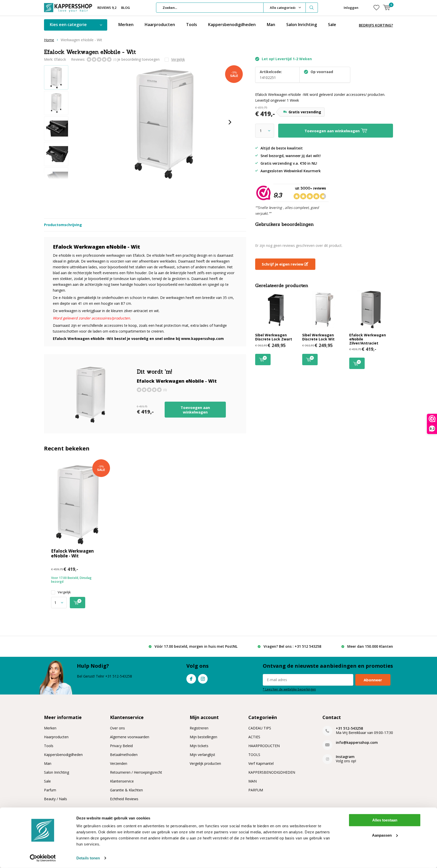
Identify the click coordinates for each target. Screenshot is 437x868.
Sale (332, 24)
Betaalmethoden (124, 754)
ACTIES (254, 736)
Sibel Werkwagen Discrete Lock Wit (318, 337)
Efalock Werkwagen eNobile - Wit (72, 553)
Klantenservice (122, 781)
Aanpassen (382, 835)
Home (49, 39)
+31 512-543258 (349, 728)
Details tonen (88, 858)
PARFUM (255, 790)
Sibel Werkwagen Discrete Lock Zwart (273, 337)
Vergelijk (64, 592)
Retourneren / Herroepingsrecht (136, 772)
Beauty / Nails (55, 798)
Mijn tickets (199, 745)
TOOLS (254, 754)
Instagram (203, 679)
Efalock (60, 59)
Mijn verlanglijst (202, 754)
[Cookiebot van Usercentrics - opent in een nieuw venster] (43, 858)
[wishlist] (376, 7)
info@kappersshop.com (357, 742)
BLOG (125, 7)
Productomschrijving (63, 224)
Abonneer (373, 679)
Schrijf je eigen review (283, 264)
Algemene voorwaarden (129, 736)
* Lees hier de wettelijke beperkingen (289, 689)
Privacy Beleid (121, 745)
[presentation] (230, 122)
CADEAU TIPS (259, 728)
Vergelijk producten (205, 763)
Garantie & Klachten (126, 790)
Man (271, 24)
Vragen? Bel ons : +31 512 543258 (292, 646)
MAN (252, 781)
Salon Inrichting (301, 24)
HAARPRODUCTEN (264, 745)
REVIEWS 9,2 (106, 7)
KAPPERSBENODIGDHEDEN (271, 772)
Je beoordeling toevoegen (138, 59)
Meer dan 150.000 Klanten (370, 646)
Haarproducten (160, 24)
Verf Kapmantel (261, 763)
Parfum (50, 790)
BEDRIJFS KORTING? (376, 25)
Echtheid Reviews (124, 798)
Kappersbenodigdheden (232, 24)
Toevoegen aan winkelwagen (195, 410)
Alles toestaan (384, 820)
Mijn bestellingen (203, 736)
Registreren (199, 728)
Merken (126, 24)
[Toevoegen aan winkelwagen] (77, 602)
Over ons (117, 728)
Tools (191, 24)
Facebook (191, 679)
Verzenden (118, 763)
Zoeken (312, 8)
